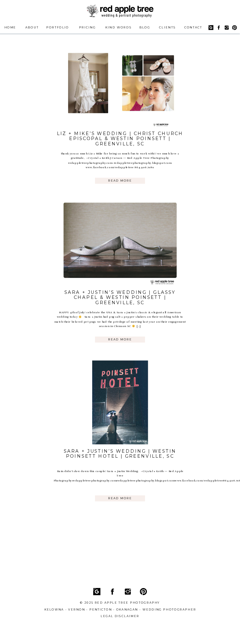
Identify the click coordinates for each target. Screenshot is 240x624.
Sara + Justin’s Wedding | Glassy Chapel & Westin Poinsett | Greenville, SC (120, 297)
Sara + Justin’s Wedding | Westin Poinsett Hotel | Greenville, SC (120, 453)
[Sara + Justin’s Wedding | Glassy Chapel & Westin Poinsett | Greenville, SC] (120, 243)
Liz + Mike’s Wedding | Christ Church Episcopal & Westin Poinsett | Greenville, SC (120, 139)
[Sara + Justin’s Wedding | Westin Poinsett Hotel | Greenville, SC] (120, 402)
